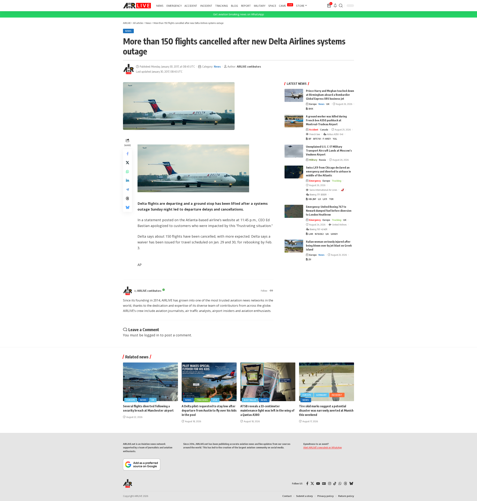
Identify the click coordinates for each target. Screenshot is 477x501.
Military (313, 159)
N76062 (319, 233)
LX (319, 198)
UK (327, 103)
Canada (324, 129)
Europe (313, 103)
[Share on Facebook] (127, 153)
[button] (341, 5)
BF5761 (317, 138)
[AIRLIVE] (137, 5)
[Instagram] (329, 483)
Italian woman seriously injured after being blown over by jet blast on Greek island (329, 245)
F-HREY (327, 138)
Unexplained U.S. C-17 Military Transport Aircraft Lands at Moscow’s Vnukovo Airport (329, 150)
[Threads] (345, 483)
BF (310, 138)
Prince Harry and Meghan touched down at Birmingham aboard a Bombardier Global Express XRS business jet (330, 94)
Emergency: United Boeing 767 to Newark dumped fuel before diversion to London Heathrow (328, 210)
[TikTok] (334, 483)
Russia (322, 159)
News (128, 31)
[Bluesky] (351, 483)
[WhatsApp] (340, 483)
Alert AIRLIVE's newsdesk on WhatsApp (322, 447)
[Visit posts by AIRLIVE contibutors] (128, 69)
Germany (321, 395)
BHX (311, 108)
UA (327, 233)
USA (215, 400)
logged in (151, 335)
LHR (311, 233)
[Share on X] (127, 162)
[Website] (271, 291)
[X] (312, 483)
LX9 (325, 198)
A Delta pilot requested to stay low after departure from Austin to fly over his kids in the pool (209, 410)
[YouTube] (318, 483)
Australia (250, 400)
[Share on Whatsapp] (127, 171)
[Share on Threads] (127, 198)
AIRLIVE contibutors (249, 66)
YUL (335, 138)
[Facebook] (307, 483)
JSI (310, 259)
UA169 (334, 233)
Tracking (336, 180)
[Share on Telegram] (127, 189)
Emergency (315, 180)
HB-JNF (312, 198)
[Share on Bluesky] (127, 207)
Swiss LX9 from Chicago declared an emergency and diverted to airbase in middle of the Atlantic (328, 171)
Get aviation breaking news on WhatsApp (238, 14)
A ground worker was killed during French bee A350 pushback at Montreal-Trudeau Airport (326, 120)
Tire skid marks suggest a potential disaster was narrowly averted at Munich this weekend (326, 410)
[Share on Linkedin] (127, 180)
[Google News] (324, 483)
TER (331, 198)
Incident (337, 395)
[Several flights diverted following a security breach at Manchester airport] (150, 381)
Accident (313, 129)
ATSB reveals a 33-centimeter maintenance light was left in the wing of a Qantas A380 (267, 410)
